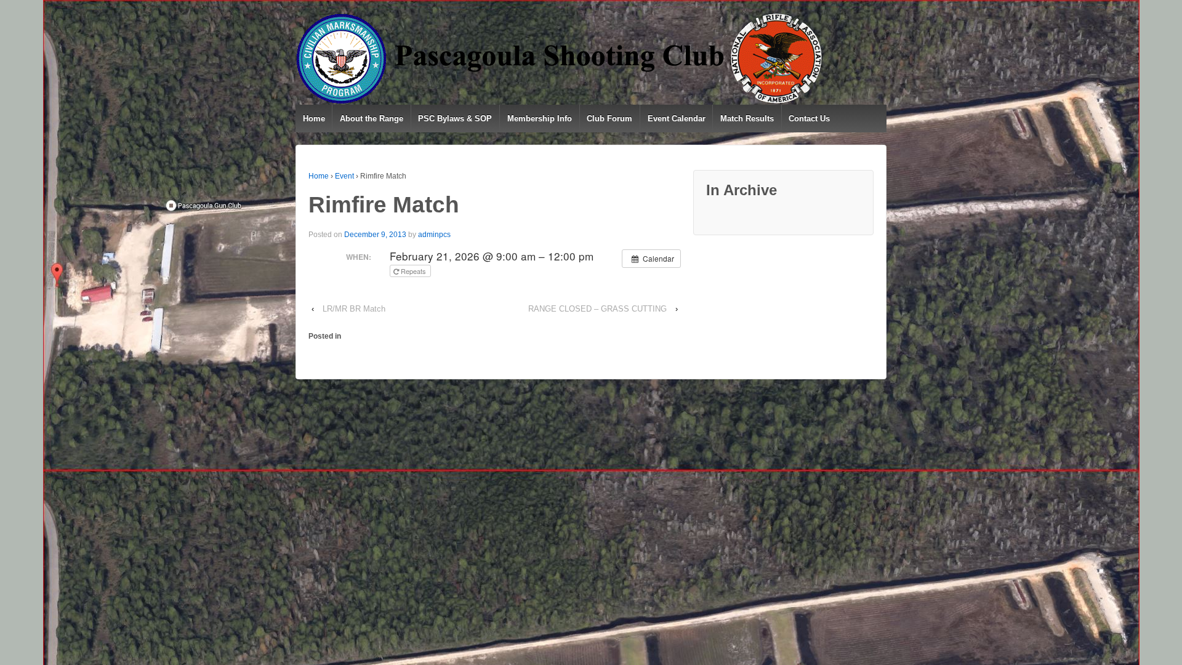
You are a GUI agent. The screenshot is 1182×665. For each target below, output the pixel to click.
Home (314, 118)
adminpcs (434, 234)
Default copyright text (349, 409)
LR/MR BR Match (354, 308)
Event (344, 176)
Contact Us (809, 118)
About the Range (371, 118)
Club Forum (609, 118)
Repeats (413, 271)
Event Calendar (677, 118)
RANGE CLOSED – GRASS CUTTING (597, 308)
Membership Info (539, 118)
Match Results (747, 118)
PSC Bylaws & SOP (455, 118)
